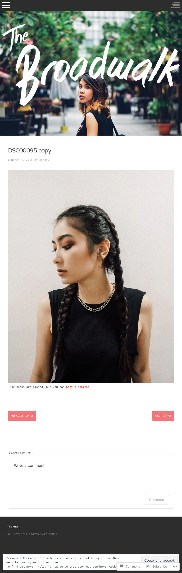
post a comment (77, 387)
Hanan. (44, 159)
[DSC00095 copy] (91, 382)
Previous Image (22, 415)
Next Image (163, 415)
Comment (156, 500)
